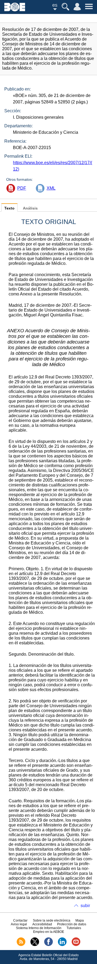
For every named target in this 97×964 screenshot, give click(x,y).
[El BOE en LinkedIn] (62, 945)
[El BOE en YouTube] (76, 945)
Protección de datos (71, 924)
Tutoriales (74, 928)
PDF (21, 188)
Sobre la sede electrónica (51, 920)
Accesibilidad (42, 924)
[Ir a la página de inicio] (14, 10)
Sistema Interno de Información (38, 928)
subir (85, 905)
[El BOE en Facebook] (48, 945)
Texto (9, 208)
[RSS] (21, 945)
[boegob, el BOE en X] (34, 945)
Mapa (79, 920)
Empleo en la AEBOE (48, 932)
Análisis (30, 208)
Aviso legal (19, 924)
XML (51, 188)
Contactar (20, 920)
